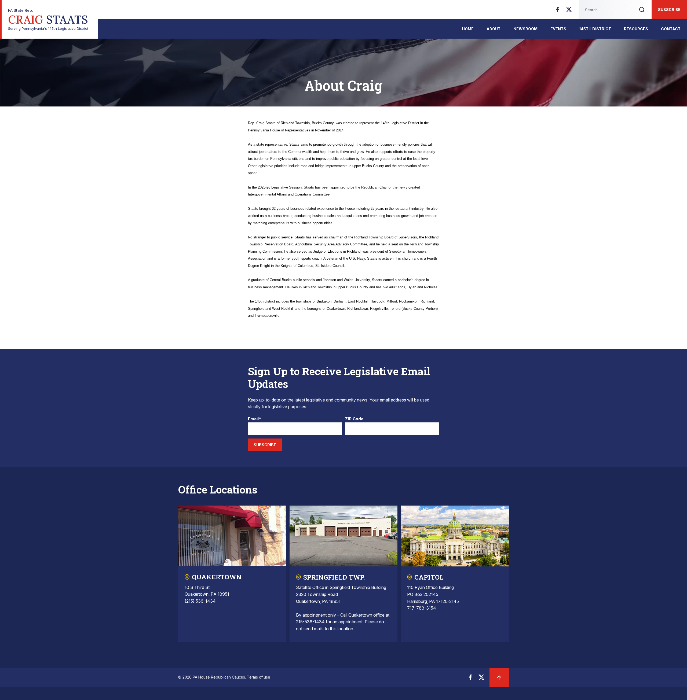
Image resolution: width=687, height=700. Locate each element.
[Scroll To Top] (499, 677)
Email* (254, 419)
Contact (671, 29)
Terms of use (258, 677)
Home (468, 29)
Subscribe (669, 9)
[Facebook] (557, 11)
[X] (569, 11)
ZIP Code (354, 419)
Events (558, 29)
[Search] (642, 9)
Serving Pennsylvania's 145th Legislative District (48, 19)
